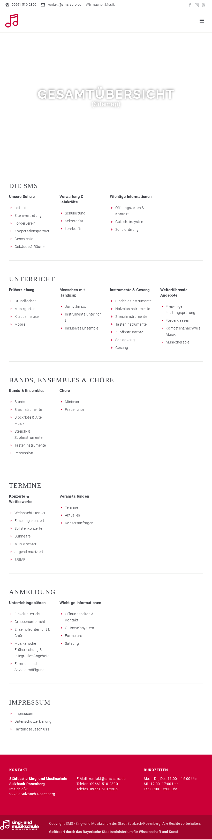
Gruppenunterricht (30, 622)
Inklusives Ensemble (81, 328)
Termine (71, 507)
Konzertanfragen (79, 523)
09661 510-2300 (24, 4)
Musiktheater (25, 544)
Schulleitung (75, 213)
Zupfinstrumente (129, 332)
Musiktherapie (178, 342)
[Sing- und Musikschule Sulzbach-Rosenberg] (19, 824)
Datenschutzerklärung (33, 721)
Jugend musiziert (28, 552)
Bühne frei (23, 536)
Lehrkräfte (73, 229)
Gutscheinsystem (129, 222)
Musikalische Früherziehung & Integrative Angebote (32, 649)
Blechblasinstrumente (133, 301)
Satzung (72, 643)
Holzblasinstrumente (132, 309)
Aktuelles (72, 515)
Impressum (23, 714)
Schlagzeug (125, 340)
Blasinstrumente (28, 409)
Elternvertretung (28, 215)
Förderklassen (178, 320)
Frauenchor (74, 409)
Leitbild (20, 208)
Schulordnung (127, 229)
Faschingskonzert (29, 521)
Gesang (121, 348)
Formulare (73, 636)
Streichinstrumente (131, 316)
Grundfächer (25, 301)
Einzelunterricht (27, 614)
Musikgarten (24, 309)
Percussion (23, 453)
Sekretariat (74, 221)
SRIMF (19, 559)
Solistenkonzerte (28, 528)
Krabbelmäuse (26, 316)
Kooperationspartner (31, 231)
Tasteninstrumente (131, 324)
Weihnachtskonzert (30, 513)
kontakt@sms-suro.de (64, 4)
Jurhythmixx (75, 306)
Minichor (72, 402)
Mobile (20, 324)
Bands (19, 402)
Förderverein (24, 223)
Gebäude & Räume (29, 247)
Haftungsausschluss (31, 729)
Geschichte (23, 239)
